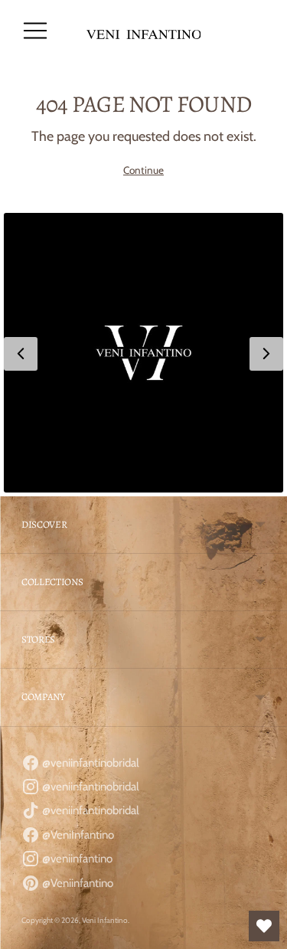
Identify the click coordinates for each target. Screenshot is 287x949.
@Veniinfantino (76, 883)
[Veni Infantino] (143, 31)
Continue (143, 170)
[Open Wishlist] (264, 926)
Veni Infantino (105, 920)
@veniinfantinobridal (89, 763)
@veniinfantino (76, 859)
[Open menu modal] (35, 30)
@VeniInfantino (77, 835)
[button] (143, 352)
